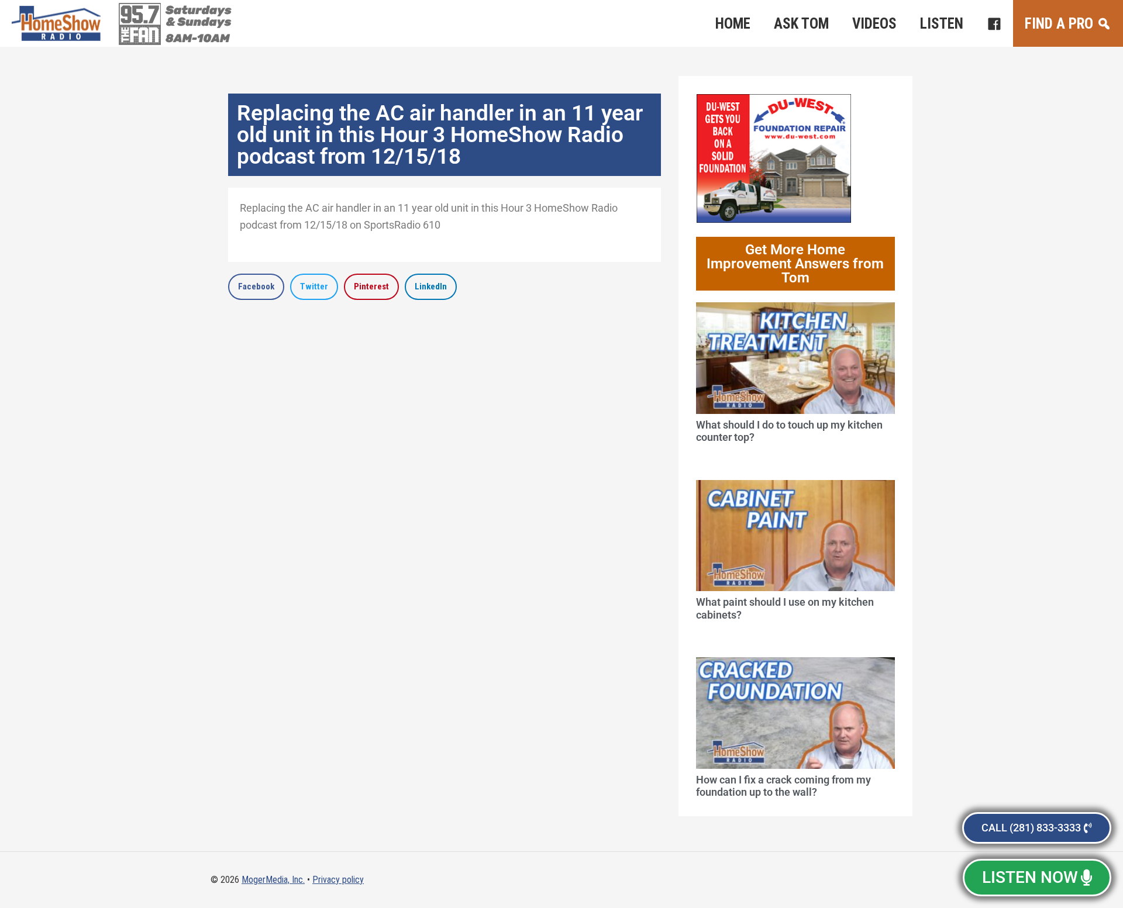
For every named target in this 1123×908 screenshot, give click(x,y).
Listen (941, 23)
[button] (256, 287)
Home (732, 23)
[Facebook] (994, 23)
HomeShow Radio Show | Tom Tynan (58, 23)
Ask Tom (801, 23)
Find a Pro (1059, 23)
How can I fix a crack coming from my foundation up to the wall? (783, 786)
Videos (874, 23)
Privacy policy (338, 879)
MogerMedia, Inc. (273, 879)
